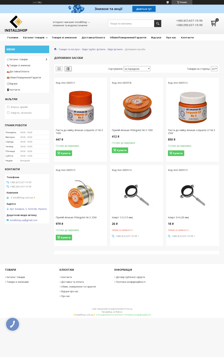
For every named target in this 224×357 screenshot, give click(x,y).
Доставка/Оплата (93, 37)
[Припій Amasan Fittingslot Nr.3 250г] (80, 194)
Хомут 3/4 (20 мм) (178, 217)
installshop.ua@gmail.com (23, 220)
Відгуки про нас (69, 291)
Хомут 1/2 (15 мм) (122, 217)
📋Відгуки (12, 83)
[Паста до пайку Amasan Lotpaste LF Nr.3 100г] (80, 107)
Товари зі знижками (18, 281)
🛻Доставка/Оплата (18, 71)
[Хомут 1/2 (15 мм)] (136, 194)
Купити (65, 153)
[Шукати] (157, 23)
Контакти (187, 37)
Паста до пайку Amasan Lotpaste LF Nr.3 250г (191, 131)
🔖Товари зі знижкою (19, 65)
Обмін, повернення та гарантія (78, 286)
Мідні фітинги (115, 49)
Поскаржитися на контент (110, 314)
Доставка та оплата (72, 281)
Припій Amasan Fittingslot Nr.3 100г (132, 130)
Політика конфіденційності (131, 281)
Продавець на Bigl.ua (112, 311)
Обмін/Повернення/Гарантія (128, 37)
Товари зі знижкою (64, 37)
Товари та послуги (69, 49)
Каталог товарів (33, 37)
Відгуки (156, 37)
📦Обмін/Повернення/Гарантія (24, 77)
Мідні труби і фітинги (93, 49)
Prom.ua (128, 308)
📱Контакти (13, 89)
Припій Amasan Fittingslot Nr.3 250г (76, 217)
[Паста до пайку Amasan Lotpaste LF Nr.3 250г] (192, 107)
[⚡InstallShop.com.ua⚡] (16, 23)
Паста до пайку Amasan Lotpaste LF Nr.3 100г (79, 131)
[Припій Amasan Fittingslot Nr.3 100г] (136, 107)
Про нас (171, 37)
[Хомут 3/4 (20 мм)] (192, 194)
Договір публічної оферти (130, 277)
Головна (12, 37)
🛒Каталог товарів (17, 59)
